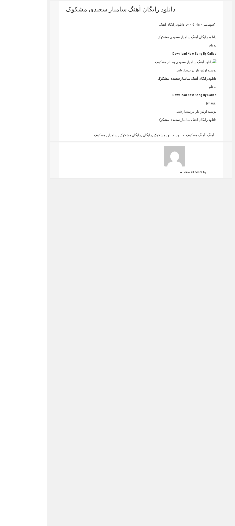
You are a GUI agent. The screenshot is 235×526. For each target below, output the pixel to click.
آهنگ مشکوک (195, 135)
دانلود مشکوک (164, 135)
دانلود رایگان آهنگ (171, 24)
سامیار (113, 135)
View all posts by (194, 172)
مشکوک (100, 135)
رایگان (147, 135)
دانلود (180, 135)
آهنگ (210, 135)
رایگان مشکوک (130, 135)
